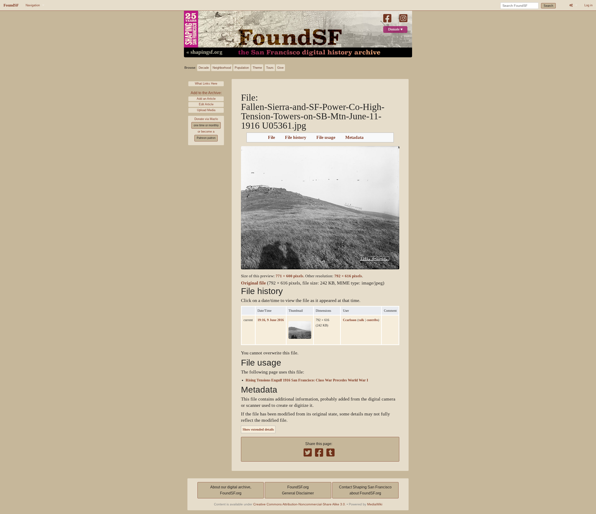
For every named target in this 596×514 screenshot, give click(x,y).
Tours (270, 67)
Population (242, 67)
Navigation (33, 5)
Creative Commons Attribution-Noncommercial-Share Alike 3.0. (299, 504)
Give (280, 67)
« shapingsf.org (204, 52)
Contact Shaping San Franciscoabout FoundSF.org (365, 490)
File (271, 137)
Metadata (354, 137)
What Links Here (206, 83)
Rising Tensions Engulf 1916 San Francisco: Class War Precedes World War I (307, 380)
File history (295, 137)
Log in (588, 5)
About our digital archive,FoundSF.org (230, 490)
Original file (253, 283)
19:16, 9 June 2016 (270, 320)
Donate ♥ (395, 29)
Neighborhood (222, 67)
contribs (372, 320)
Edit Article (206, 104)
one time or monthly (206, 125)
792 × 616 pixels (348, 276)
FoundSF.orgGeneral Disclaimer (298, 490)
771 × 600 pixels (289, 276)
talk (361, 320)
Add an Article (206, 98)
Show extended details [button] (258, 429)
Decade (204, 67)
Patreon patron (206, 138)
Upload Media (206, 110)
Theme (257, 67)
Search (548, 5)
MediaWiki (374, 504)
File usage (325, 137)
